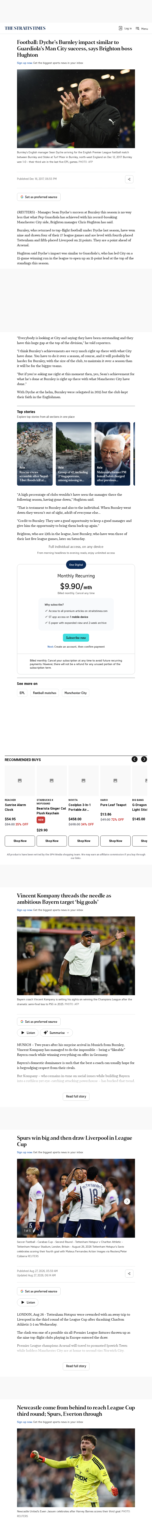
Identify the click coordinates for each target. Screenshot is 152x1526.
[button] (125, 28)
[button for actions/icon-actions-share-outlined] (129, 179)
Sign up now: (24, 63)
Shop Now (20, 841)
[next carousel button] (127, 1201)
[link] (25, 28)
